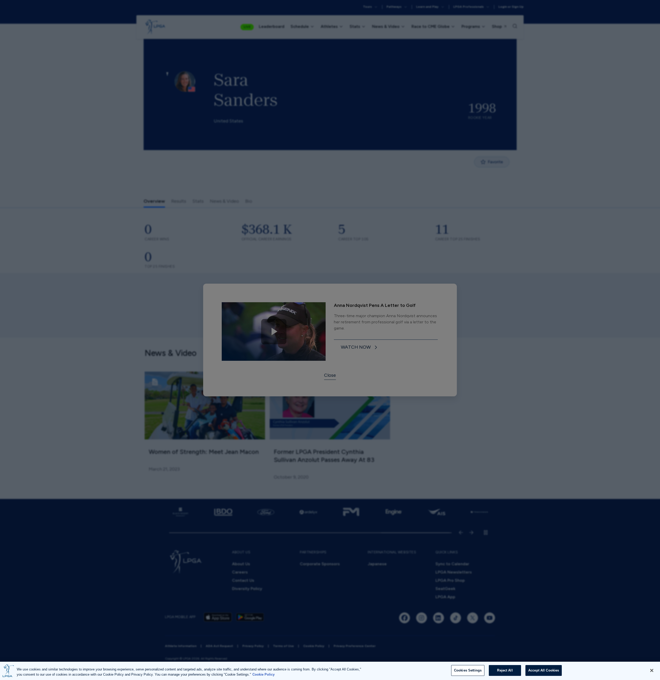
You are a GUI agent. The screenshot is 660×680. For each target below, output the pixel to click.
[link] (360, 347)
